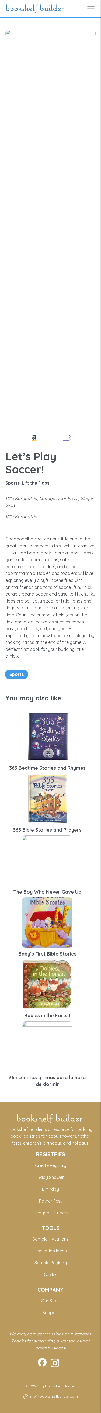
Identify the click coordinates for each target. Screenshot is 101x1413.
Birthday (50, 1189)
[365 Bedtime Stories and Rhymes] (47, 736)
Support (51, 1312)
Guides (50, 1274)
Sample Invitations (51, 1239)
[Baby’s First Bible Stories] (47, 922)
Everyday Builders (50, 1213)
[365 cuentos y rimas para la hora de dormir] (47, 1046)
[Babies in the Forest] (47, 984)
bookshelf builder (35, 8)
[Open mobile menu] (91, 8)
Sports (16, 674)
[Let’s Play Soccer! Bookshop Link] (67, 438)
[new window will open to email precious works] (42, 1363)
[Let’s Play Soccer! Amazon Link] (34, 438)
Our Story (50, 1300)
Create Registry (50, 1165)
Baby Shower (50, 1177)
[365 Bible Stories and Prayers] (47, 798)
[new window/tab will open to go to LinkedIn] (55, 1363)
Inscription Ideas (50, 1251)
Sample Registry (50, 1262)
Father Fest (50, 1201)
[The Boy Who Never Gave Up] (47, 860)
